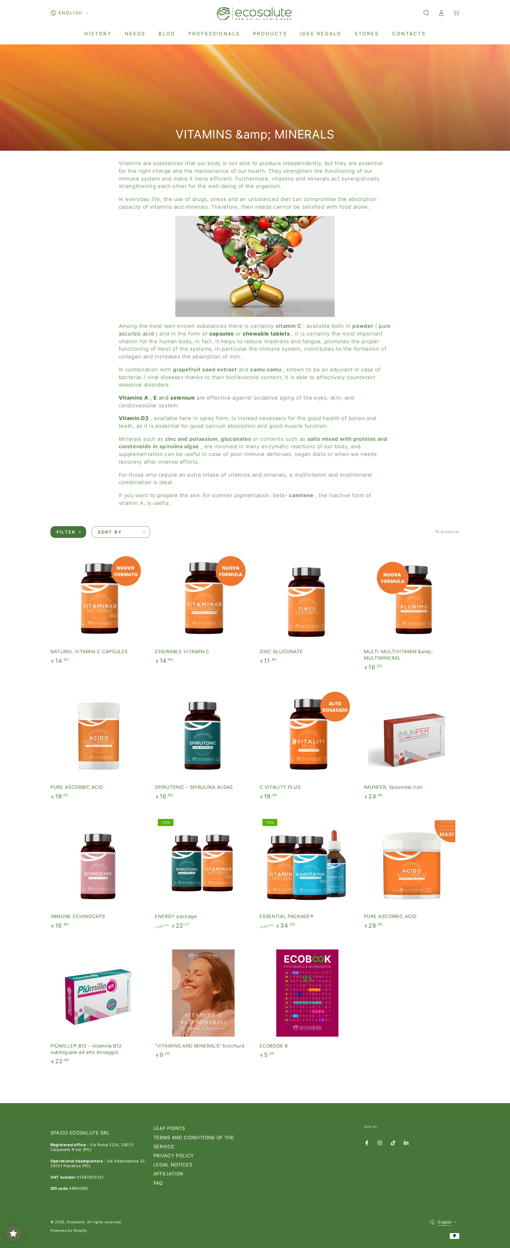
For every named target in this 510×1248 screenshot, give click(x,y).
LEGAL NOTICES (173, 1164)
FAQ (158, 1183)
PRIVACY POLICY (174, 1155)
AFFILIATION (168, 1173)
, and (157, 398)
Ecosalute (75, 1222)
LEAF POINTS (169, 1128)
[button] (426, 13)
